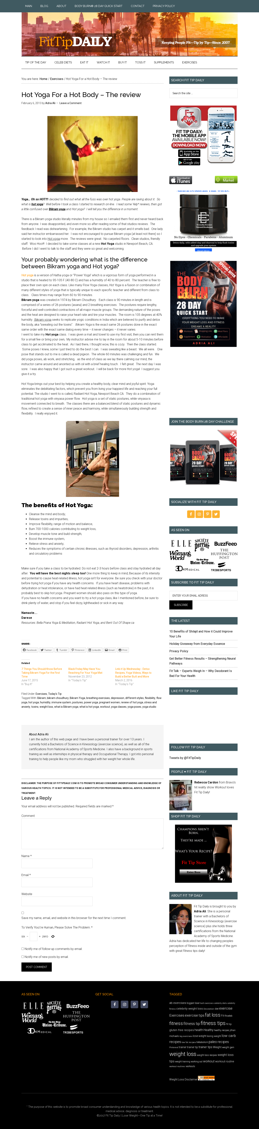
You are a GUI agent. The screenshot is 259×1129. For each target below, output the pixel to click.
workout (105, 706)
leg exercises (186, 1036)
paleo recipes (219, 1042)
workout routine (224, 1061)
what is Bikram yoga (66, 706)
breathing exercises (98, 698)
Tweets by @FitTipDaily (185, 758)
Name (26, 856)
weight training (182, 1061)
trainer (182, 1047)
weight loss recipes (207, 1055)
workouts (190, 1066)
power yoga (91, 702)
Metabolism (202, 1042)
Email (26, 875)
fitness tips (213, 1023)
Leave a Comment (71, 103)
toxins (34, 706)
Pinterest (173, 1047)
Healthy (208, 1030)
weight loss (46, 706)
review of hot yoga (132, 702)
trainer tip (192, 1047)
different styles (134, 698)
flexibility (150, 698)
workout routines (177, 1066)
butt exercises (207, 1003)
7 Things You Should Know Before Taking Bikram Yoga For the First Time (41, 672)
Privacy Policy (178, 651)
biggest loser (193, 1003)
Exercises (41, 693)
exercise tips (194, 1015)
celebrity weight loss (189, 1008)
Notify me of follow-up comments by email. (53, 949)
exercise (225, 1008)
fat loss (213, 1015)
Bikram (41, 698)
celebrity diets (220, 1003)
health (199, 1030)
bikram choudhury (58, 698)
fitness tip (192, 1023)
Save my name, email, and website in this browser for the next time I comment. (73, 918)
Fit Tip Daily (129, 31)
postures (77, 702)
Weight (217, 1047)
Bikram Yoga (77, 698)
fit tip (229, 1024)
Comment (28, 816)
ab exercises (177, 1003)
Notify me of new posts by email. (47, 957)
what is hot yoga (89, 706)
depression (117, 698)
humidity (45, 702)
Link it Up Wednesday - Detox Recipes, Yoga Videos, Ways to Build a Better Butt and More (133, 672)
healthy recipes (221, 1030)
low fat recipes (189, 1042)
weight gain (228, 1047)
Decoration (208, 1008)
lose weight (199, 1035)
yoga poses (134, 706)
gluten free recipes (181, 1030)
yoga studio (149, 706)
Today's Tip (55, 693)
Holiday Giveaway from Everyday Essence (197, 644)
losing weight (214, 1036)
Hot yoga (27, 275)
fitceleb (228, 1015)
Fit (222, 1015)
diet (217, 1008)
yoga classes (118, 706)
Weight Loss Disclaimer (183, 1079)
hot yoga (33, 702)
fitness (176, 1023)
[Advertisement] (203, 385)
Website (26, 894)
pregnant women (109, 702)
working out (196, 1061)
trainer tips (205, 1047)
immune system (61, 702)
